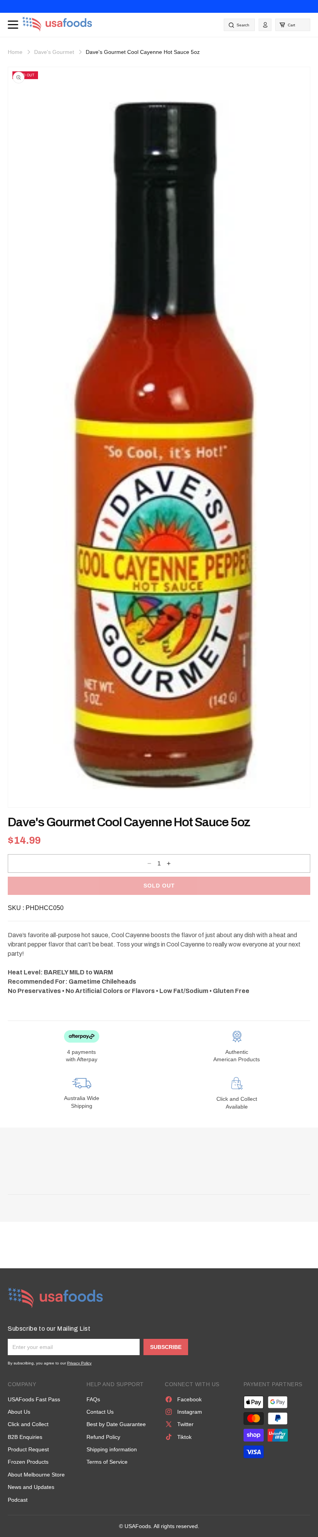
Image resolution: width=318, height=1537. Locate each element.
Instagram (189, 1412)
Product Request (28, 1449)
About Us (19, 1412)
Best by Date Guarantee (116, 1424)
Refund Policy (103, 1437)
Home (15, 52)
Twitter (185, 1424)
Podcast (18, 1500)
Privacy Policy (79, 1363)
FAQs (93, 1399)
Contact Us (100, 1412)
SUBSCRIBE (165, 1347)
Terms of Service (107, 1462)
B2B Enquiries (25, 1437)
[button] (293, 25)
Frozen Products (28, 1462)
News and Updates (31, 1487)
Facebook (189, 1399)
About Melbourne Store (36, 1474)
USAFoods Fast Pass (34, 1399)
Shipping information (111, 1449)
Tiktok (184, 1437)
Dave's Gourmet (54, 52)
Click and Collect (28, 1424)
